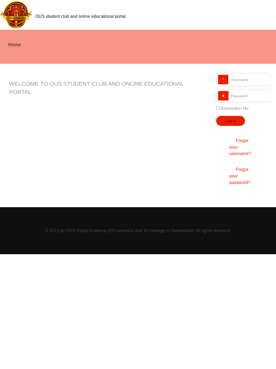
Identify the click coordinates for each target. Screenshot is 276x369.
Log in (230, 121)
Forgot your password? (239, 176)
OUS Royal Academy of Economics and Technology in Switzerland (130, 230)
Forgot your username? (240, 147)
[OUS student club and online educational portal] (17, 14)
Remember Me (234, 108)
